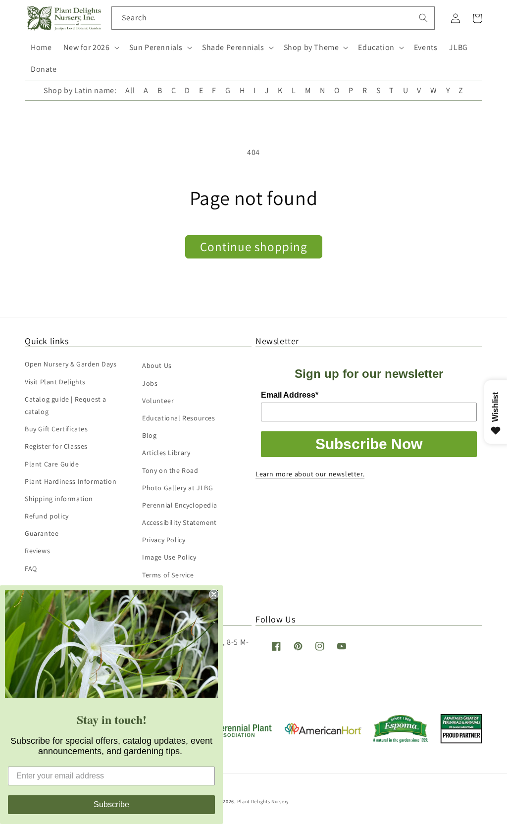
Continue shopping (253, 246)
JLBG (458, 47)
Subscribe (111, 804)
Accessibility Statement (179, 522)
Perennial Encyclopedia (179, 505)
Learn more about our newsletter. (309, 473)
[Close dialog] (214, 594)
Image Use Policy (169, 557)
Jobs (149, 383)
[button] (90, 48)
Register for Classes (56, 446)
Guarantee (41, 533)
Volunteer (158, 400)
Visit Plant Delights (55, 381)
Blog (149, 435)
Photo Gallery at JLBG (177, 487)
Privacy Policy (163, 539)
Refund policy (47, 516)
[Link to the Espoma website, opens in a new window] (400, 740)
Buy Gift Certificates (56, 428)
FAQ (31, 568)
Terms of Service (168, 574)
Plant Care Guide (52, 464)
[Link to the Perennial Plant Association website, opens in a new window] (234, 735)
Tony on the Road (170, 470)
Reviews (37, 550)
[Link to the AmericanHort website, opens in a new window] (323, 731)
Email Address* (289, 395)
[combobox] (273, 18)
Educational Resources (178, 417)
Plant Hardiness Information (70, 481)
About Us (157, 365)
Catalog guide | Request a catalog (65, 405)
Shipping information (59, 498)
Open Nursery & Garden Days (71, 364)
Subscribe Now (368, 444)
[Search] (423, 18)
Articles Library (166, 452)
